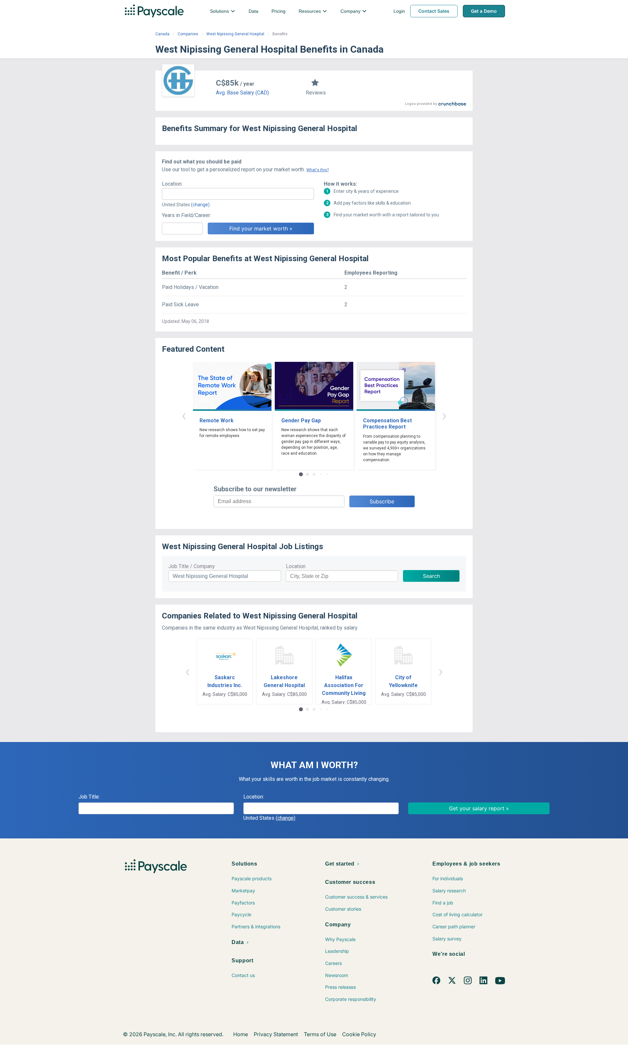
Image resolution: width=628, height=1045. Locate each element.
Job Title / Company (191, 566)
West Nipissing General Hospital (235, 34)
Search (431, 576)
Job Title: (89, 797)
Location (295, 566)
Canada (162, 34)
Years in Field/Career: (186, 215)
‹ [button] (184, 415)
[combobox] (238, 194)
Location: (172, 184)
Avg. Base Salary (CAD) (242, 93)
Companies (188, 34)
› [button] (444, 415)
